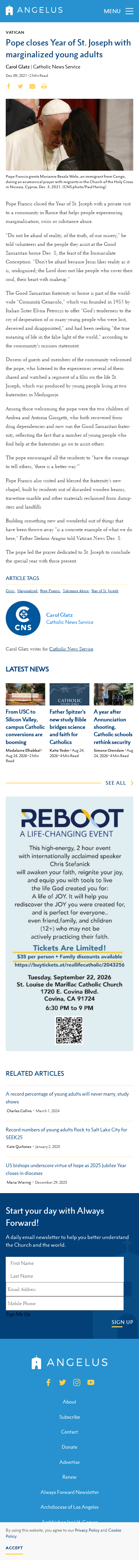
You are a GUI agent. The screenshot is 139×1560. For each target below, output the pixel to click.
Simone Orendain (109, 750)
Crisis (10, 591)
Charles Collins (19, 1111)
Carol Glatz (18, 66)
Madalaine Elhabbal (23, 750)
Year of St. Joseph (104, 591)
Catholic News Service (56, 66)
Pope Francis (50, 591)
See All (116, 783)
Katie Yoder (60, 750)
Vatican (15, 32)
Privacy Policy (87, 1530)
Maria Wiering (19, 1182)
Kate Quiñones (19, 1146)
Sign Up (122, 1322)
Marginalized (27, 591)
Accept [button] (14, 1547)
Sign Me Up (18, 1314)
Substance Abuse (76, 591)
